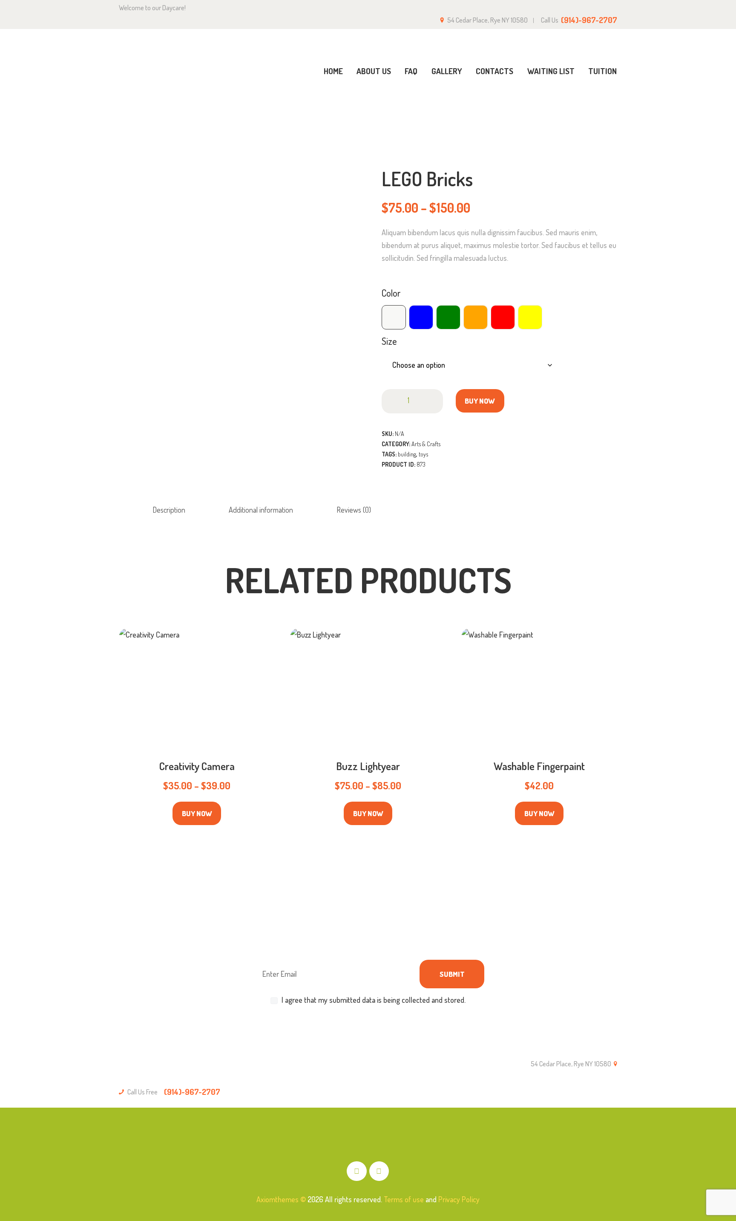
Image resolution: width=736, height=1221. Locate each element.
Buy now (480, 400)
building (407, 454)
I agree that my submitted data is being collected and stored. (373, 1000)
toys (423, 454)
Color (391, 293)
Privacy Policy (459, 1199)
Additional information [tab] (261, 509)
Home (468, 109)
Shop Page (504, 109)
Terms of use (404, 1199)
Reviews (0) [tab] (353, 509)
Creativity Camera (197, 766)
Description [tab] (168, 509)
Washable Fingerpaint (539, 766)
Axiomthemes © (281, 1199)
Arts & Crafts (551, 109)
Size (389, 341)
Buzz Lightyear (368, 766)
